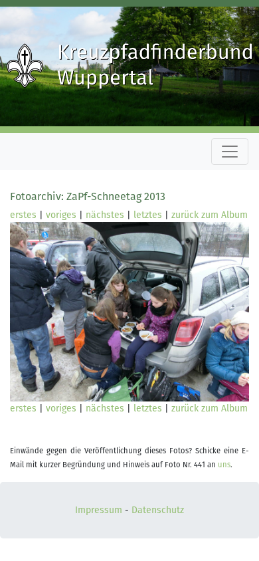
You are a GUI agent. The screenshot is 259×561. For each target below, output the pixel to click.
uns (224, 465)
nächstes (105, 215)
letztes (147, 215)
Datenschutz (157, 510)
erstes (23, 215)
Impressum (98, 510)
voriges (61, 215)
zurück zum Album (209, 215)
